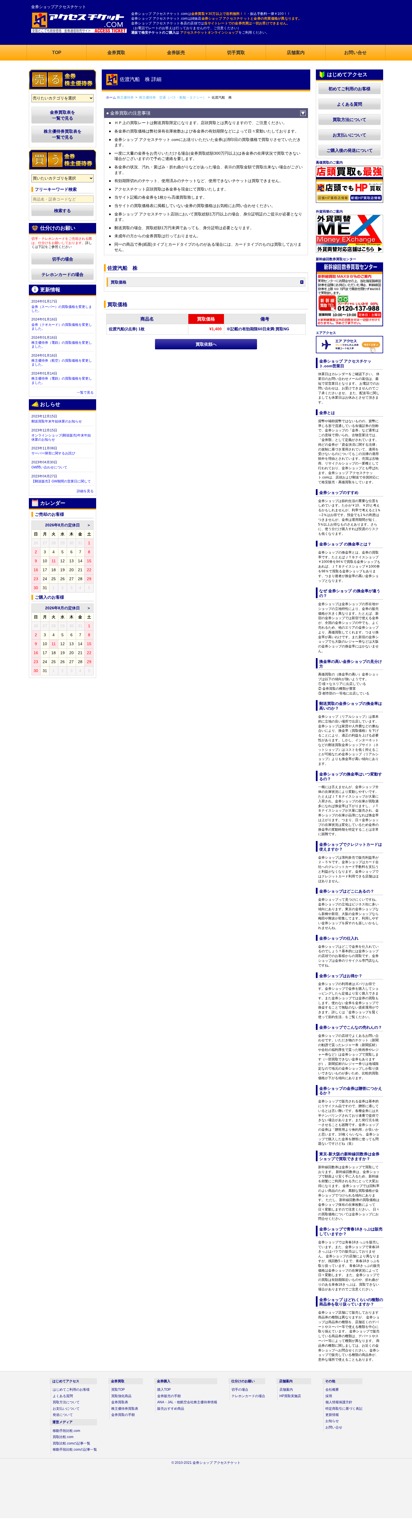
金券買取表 (119, 1402)
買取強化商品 (121, 1396)
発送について (63, 1415)
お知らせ (332, 1421)
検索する (62, 210)
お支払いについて (349, 135)
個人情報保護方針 (338, 1402)
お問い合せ (333, 1427)
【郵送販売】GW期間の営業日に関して (61, 481)
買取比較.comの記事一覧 (71, 1443)
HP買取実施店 (290, 1396)
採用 (328, 1396)
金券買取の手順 (123, 1415)
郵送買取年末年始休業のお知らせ (56, 421)
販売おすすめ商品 (170, 1409)
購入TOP (164, 1390)
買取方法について (349, 119)
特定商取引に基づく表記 (343, 1409)
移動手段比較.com (66, 1431)
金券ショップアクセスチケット (58, 6)
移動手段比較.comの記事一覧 (75, 1449)
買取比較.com (63, 1437)
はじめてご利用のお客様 (71, 1390)
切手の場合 (62, 259)
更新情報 (332, 1415)
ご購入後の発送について (350, 150)
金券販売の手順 (169, 1396)
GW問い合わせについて (49, 467)
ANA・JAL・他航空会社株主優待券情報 (187, 1402)
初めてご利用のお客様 (349, 88)
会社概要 (332, 1390)
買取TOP (118, 1390)
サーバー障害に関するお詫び (53, 453)
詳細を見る (85, 491)
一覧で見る (85, 392)
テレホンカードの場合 (62, 274)
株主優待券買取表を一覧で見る (63, 134)
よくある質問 (349, 104)
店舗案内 (286, 1390)
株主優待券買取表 (124, 1409)
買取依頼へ (206, 344)
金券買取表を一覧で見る (62, 115)
